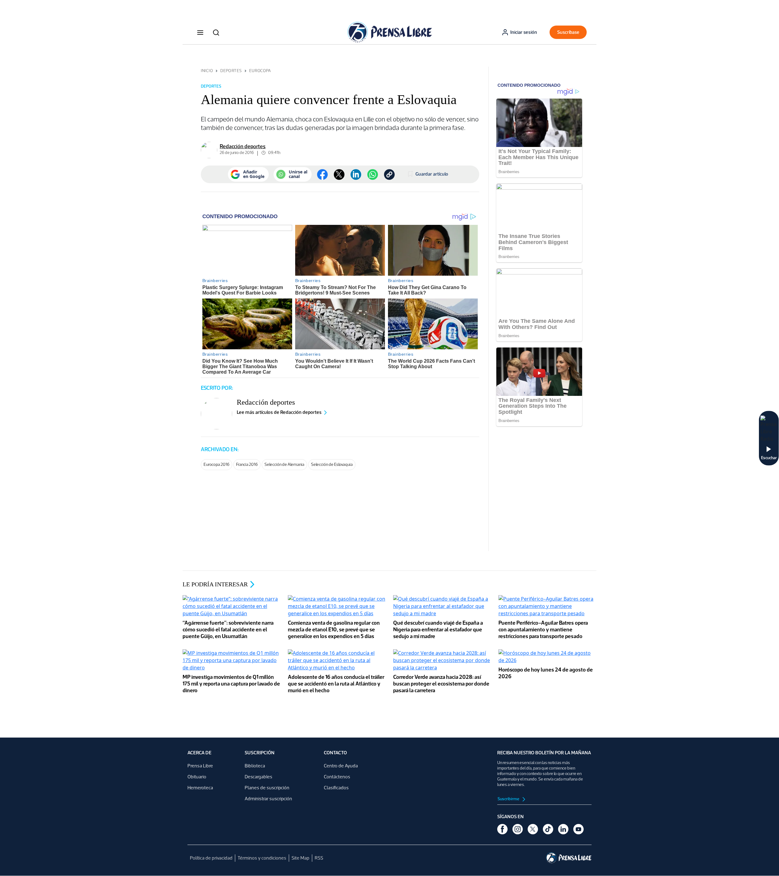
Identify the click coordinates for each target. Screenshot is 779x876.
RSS (319, 858)
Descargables (258, 777)
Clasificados (336, 787)
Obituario (196, 777)
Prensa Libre (200, 766)
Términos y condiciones (262, 858)
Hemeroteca (200, 787)
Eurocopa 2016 (216, 464)
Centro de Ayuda (341, 766)
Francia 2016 (247, 464)
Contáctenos (337, 777)
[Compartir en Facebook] (322, 174)
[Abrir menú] (200, 32)
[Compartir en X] (339, 174)
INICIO (207, 70)
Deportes (231, 70)
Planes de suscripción (267, 787)
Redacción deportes (243, 146)
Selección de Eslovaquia (332, 464)
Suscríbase (568, 32)
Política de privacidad (211, 858)
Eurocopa (260, 70)
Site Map (300, 858)
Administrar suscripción (268, 798)
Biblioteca (255, 766)
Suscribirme (509, 798)
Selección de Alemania (284, 464)
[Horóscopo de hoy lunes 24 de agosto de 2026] (547, 657)
